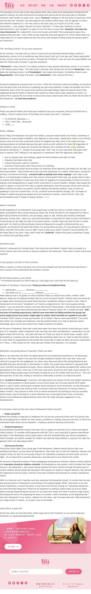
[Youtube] (71, 5)
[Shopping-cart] (88, 5)
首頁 (22, 5)
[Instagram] (79, 5)
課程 (43, 5)
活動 (51, 5)
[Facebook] (75, 5)
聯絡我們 (62, 5)
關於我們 (33, 5)
